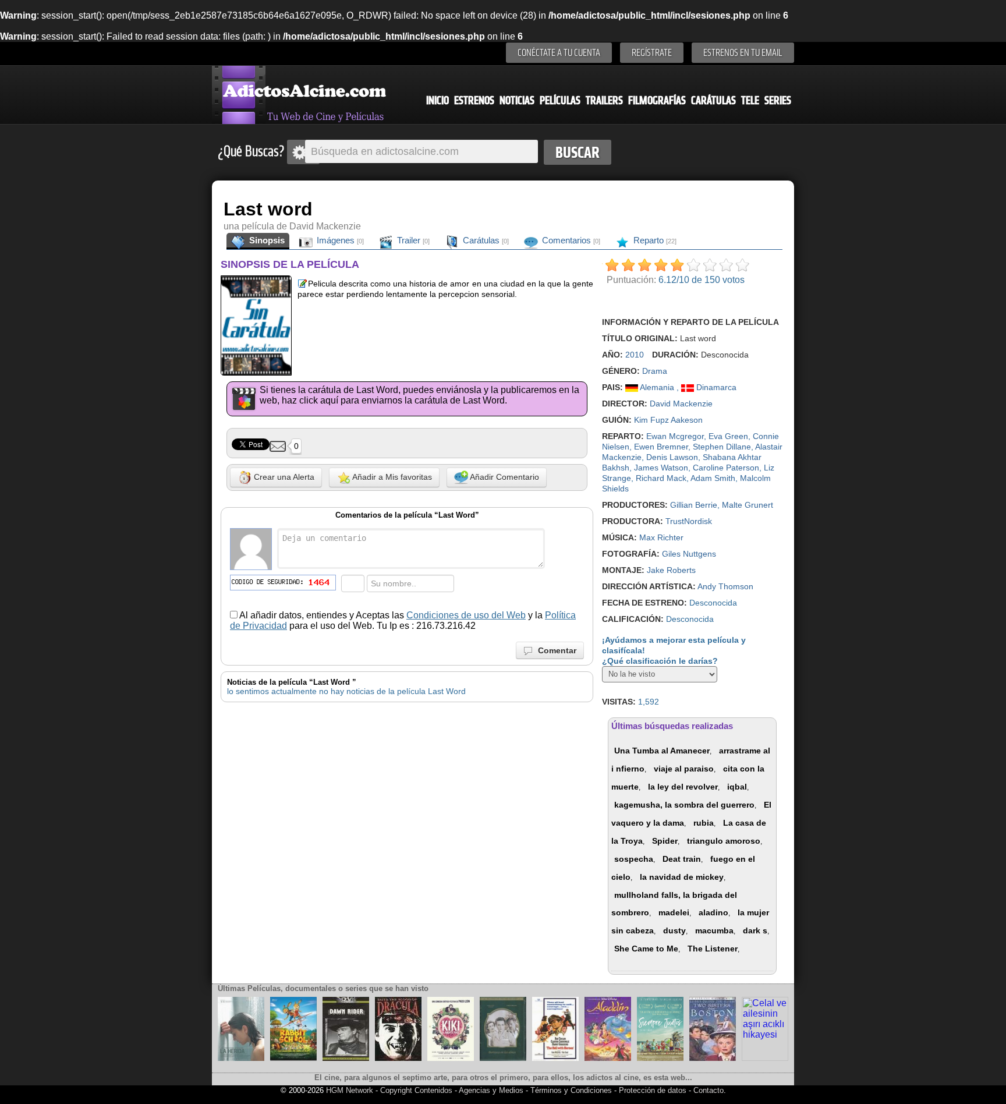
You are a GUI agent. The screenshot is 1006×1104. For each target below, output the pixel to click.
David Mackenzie (681, 403)
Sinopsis (266, 240)
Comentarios (570, 240)
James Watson (661, 467)
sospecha (633, 859)
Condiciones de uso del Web (466, 615)
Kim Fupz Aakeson (668, 419)
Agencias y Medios (491, 1090)
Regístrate (652, 53)
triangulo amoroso (723, 840)
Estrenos (474, 100)
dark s (755, 930)
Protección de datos (652, 1090)
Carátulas (713, 100)
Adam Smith (712, 478)
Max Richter (661, 537)
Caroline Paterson (726, 467)
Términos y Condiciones (572, 1090)
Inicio (437, 100)
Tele (750, 100)
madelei (673, 912)
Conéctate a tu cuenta (559, 53)
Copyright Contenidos (416, 1090)
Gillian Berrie (693, 504)
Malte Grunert (747, 504)
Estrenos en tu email (742, 53)
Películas (560, 100)
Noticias (517, 100)
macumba (714, 930)
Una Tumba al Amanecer (662, 750)
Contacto (708, 1090)
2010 (634, 354)
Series (777, 100)
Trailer (412, 240)
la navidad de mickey (682, 877)
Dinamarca (715, 387)
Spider (665, 840)
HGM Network (349, 1090)
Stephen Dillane (722, 446)
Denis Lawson (672, 457)
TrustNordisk (688, 521)
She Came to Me (646, 948)
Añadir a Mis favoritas (391, 477)
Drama (654, 371)
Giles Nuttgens (689, 553)
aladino (713, 912)
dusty (674, 930)
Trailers (604, 100)
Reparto (653, 240)
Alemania (657, 387)
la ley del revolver (683, 786)
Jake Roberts (671, 570)
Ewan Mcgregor (675, 436)
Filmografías (657, 100)
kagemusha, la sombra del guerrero (684, 804)
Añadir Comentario (503, 477)
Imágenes (339, 240)
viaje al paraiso (684, 768)
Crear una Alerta (283, 477)
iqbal (737, 786)
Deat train (682, 859)
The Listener (713, 948)
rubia (703, 822)
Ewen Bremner (661, 446)
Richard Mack (661, 478)
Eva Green (728, 436)
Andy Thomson (725, 586)
